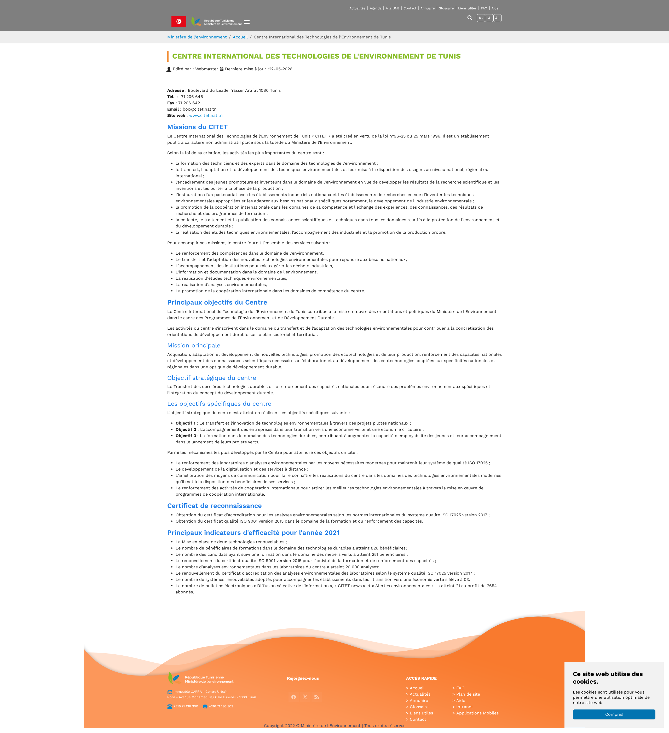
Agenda (376, 8)
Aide (495, 8)
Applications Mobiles (477, 713)
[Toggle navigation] (246, 22)
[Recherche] (469, 20)
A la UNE (392, 8)
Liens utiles (467, 8)
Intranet (464, 706)
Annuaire (427, 8)
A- (480, 17)
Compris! (614, 714)
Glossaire (446, 8)
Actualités (357, 8)
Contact (409, 8)
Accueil (417, 687)
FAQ (484, 8)
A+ (497, 17)
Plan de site (468, 694)
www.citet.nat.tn (206, 115)
